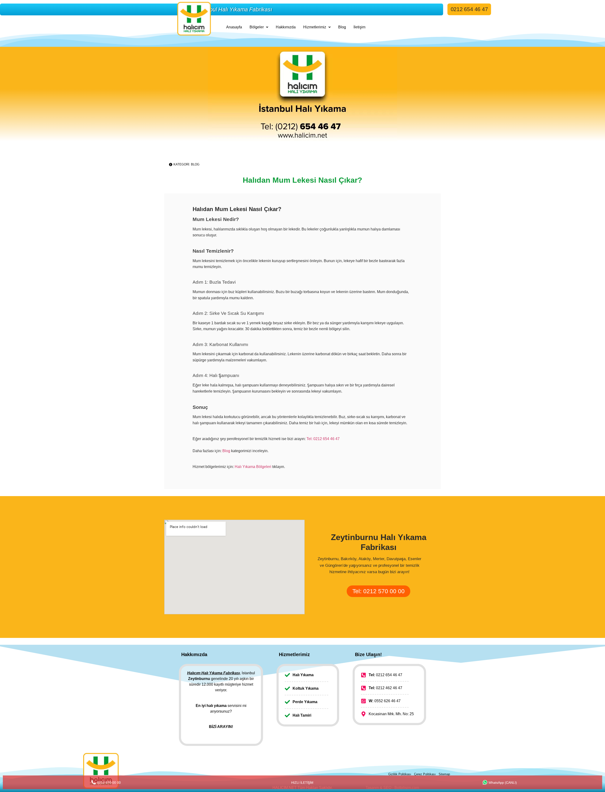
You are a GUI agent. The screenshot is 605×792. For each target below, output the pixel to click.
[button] (259, 27)
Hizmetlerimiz (314, 27)
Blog (342, 27)
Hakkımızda (286, 27)
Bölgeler (257, 27)
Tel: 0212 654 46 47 (323, 439)
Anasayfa (234, 27)
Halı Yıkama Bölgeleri (253, 467)
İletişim (359, 27)
